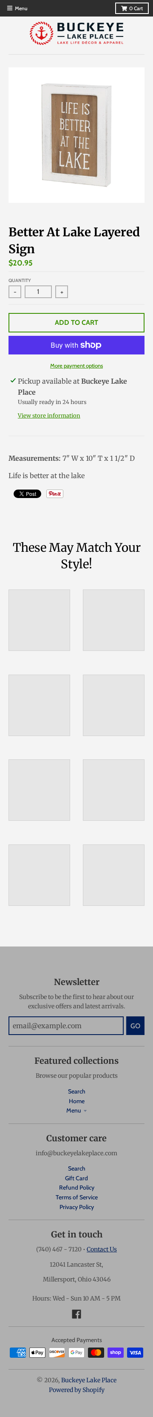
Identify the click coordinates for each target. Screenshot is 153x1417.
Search (76, 1091)
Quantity (19, 280)
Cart (136, 8)
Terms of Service (77, 1197)
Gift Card (76, 1178)
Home (77, 1101)
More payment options (76, 365)
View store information (49, 415)
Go (135, 1026)
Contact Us (102, 1249)
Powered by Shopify (77, 1390)
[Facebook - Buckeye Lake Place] (76, 1314)
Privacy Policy (77, 1207)
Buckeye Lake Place (88, 1380)
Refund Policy (76, 1187)
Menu (73, 1110)
